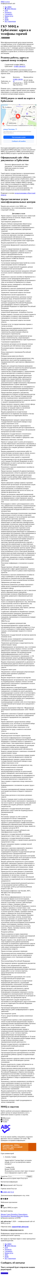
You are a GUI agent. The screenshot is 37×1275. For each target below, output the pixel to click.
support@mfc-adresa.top (20, 1226)
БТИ (6, 10)
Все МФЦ (8, 7)
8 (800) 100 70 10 (8, 1192)
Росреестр (8, 12)
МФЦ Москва (11, 9)
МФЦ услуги (5, 2)
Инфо (7, 19)
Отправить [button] (4, 1273)
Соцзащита (8, 14)
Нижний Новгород (17, 1216)
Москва (3, 1214)
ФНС (6, 18)
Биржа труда (9, 16)
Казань (26, 1216)
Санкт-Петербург (12, 1214)
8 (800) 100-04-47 (19, 66)
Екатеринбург (5, 1216)
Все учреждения (10, 21)
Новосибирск (22, 1214)
